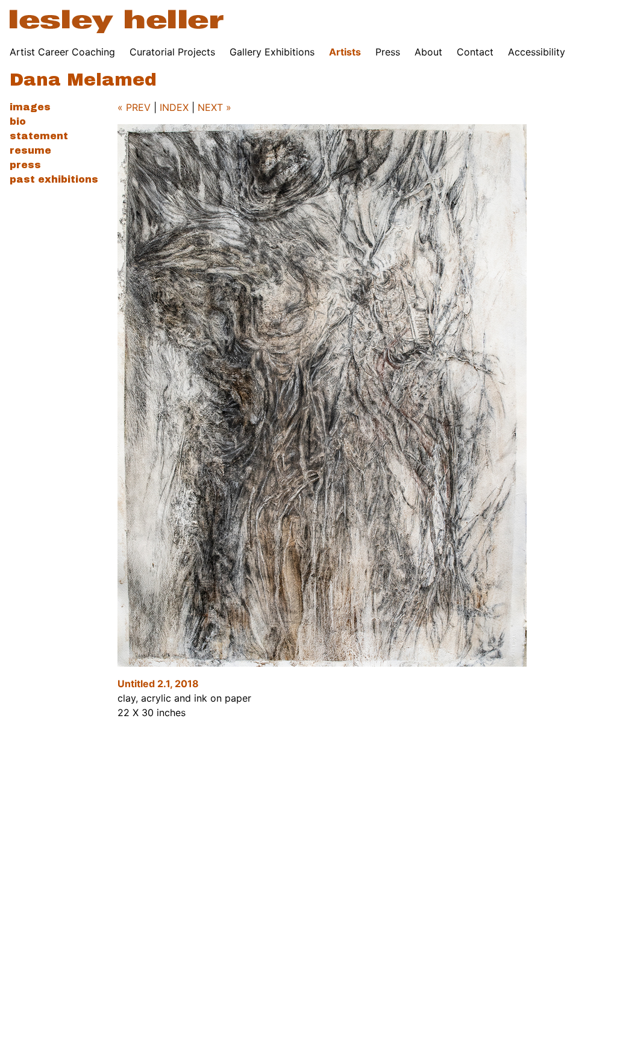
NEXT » (214, 107)
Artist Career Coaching (62, 52)
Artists (345, 52)
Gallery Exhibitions (272, 52)
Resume (30, 150)
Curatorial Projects (172, 52)
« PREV (134, 107)
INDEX (174, 107)
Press (387, 52)
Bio (18, 121)
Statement (39, 136)
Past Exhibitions (54, 179)
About (428, 52)
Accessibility (536, 52)
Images (30, 107)
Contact (475, 52)
